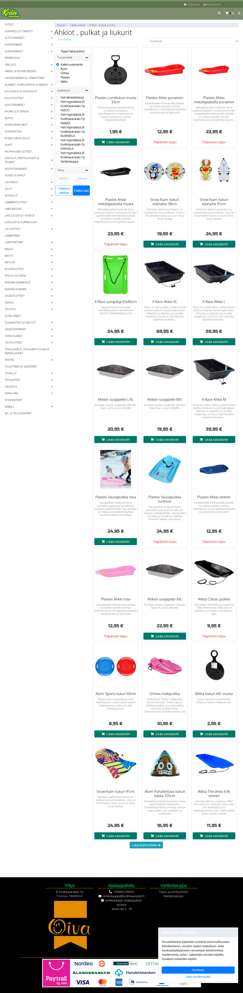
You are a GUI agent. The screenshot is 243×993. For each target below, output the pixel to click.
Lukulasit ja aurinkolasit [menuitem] (21, 222)
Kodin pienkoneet (16, 124)
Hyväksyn (198, 969)
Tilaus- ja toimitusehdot (173, 892)
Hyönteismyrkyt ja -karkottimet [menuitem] (25, 78)
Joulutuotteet (14, 98)
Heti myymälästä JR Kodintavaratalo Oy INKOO (72, 106)
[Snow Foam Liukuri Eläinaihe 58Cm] (165, 172)
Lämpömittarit (14, 242)
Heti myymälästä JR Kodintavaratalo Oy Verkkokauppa (72, 157)
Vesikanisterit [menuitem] (13, 400)
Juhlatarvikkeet (15, 105)
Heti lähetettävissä (72, 97)
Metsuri (10, 262)
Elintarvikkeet (14, 51)
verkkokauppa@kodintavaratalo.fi (123, 896)
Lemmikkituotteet (16, 202)
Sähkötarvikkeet (15, 329)
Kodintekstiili (13, 131)
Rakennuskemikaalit (18, 282)
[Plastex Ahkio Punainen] (165, 70)
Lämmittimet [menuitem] (12, 235)
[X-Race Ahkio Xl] (165, 274)
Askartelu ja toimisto (19, 31)
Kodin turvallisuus (17, 138)
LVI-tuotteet (12, 229)
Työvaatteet (12, 380)
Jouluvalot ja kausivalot (21, 91)
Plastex (65, 77)
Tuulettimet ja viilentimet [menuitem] (21, 366)
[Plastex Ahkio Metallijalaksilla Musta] (115, 172)
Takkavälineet (14, 336)
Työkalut (11, 373)
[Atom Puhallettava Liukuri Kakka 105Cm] (165, 763)
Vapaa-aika (12, 393)
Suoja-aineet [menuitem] (13, 316)
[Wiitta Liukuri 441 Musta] (214, 666)
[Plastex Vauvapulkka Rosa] (115, 469)
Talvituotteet (13, 342)
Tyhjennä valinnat (64, 191)
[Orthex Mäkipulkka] (165, 666)
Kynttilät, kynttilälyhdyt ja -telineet (23, 160)
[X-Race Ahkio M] (214, 371)
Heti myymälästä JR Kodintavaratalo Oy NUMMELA (72, 131)
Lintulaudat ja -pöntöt (20, 215)
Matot (9, 255)
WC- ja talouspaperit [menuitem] (18, 413)
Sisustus (10, 309)
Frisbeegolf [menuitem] (12, 58)
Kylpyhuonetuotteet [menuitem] (18, 151)
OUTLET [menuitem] (9, 24)
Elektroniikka (13, 44)
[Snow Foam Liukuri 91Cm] (115, 763)
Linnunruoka (13, 209)
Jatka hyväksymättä (198, 976)
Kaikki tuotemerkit (71, 64)
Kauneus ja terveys (17, 111)
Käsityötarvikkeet (16, 169)
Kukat (8, 145)
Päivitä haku (81, 191)
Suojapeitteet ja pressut (20, 322)
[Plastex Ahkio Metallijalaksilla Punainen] (214, 70)
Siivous (9, 302)
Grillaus (10, 64)
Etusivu (61, 25)
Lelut (8, 188)
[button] (219, 13)
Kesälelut (11, 195)
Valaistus (11, 386)
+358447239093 (123, 892)
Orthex (64, 73)
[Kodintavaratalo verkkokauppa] (11, 13)
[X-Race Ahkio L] (214, 274)
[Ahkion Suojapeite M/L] (165, 371)
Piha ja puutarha (15, 275)
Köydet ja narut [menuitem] (15, 175)
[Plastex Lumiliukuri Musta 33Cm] (115, 70)
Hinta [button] (60, 170)
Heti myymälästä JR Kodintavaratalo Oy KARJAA (72, 119)
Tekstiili (9, 359)
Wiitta (63, 82)
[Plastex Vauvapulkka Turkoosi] (165, 469)
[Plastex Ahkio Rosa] (115, 571)
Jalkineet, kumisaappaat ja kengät (26, 84)
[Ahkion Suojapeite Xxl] (165, 571)
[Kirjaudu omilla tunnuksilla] (239, 13)
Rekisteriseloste (173, 896)
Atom (63, 69)
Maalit (9, 249)
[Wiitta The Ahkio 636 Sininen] (214, 763)
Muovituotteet (14, 269)
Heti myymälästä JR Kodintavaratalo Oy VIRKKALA (72, 144)
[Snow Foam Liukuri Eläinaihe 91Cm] (214, 172)
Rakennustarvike (16, 289)
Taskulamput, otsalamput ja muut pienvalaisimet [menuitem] (27, 351)
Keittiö (9, 118)
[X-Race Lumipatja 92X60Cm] (115, 274)
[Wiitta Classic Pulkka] (214, 571)
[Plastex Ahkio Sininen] (214, 469)
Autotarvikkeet (15, 37)
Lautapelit (11, 182)
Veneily (9, 406)
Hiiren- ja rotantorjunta (20, 71)
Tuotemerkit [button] (64, 57)
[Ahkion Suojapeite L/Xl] (115, 371)
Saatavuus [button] (63, 90)
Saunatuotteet (15, 295)
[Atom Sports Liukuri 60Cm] (115, 666)
